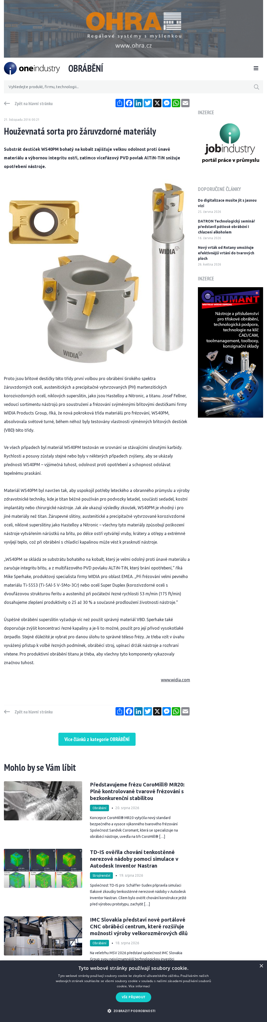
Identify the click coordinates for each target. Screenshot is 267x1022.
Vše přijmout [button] (133, 997)
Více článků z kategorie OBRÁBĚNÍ (97, 739)
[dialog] (133, 991)
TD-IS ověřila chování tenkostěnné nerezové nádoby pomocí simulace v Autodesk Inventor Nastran (134, 859)
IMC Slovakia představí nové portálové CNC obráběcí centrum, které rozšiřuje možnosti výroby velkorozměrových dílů (139, 926)
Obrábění (99, 808)
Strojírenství (101, 875)
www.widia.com (175, 679)
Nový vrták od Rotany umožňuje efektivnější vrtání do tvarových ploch (226, 253)
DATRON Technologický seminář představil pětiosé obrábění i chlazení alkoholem (226, 226)
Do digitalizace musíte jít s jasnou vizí (227, 203)
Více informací (139, 986)
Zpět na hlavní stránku (34, 103)
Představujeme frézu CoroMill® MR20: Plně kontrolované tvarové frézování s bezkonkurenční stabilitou (137, 791)
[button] (133, 1011)
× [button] (261, 966)
